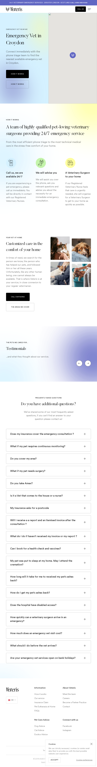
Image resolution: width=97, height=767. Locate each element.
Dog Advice (39, 726)
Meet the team (69, 694)
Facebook (67, 726)
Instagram (67, 730)
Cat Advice (39, 730)
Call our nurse (18, 297)
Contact (66, 706)
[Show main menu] (88, 9)
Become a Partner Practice (74, 702)
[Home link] (12, 689)
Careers (66, 698)
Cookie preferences (84, 760)
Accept (54, 760)
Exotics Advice (41, 734)
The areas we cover (20, 307)
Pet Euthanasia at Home (44, 706)
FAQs (36, 710)
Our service (39, 698)
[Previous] (79, 363)
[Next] (88, 363)
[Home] (27, 9)
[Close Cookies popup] (91, 744)
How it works (17, 74)
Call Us (80, 9)
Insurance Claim (41, 702)
